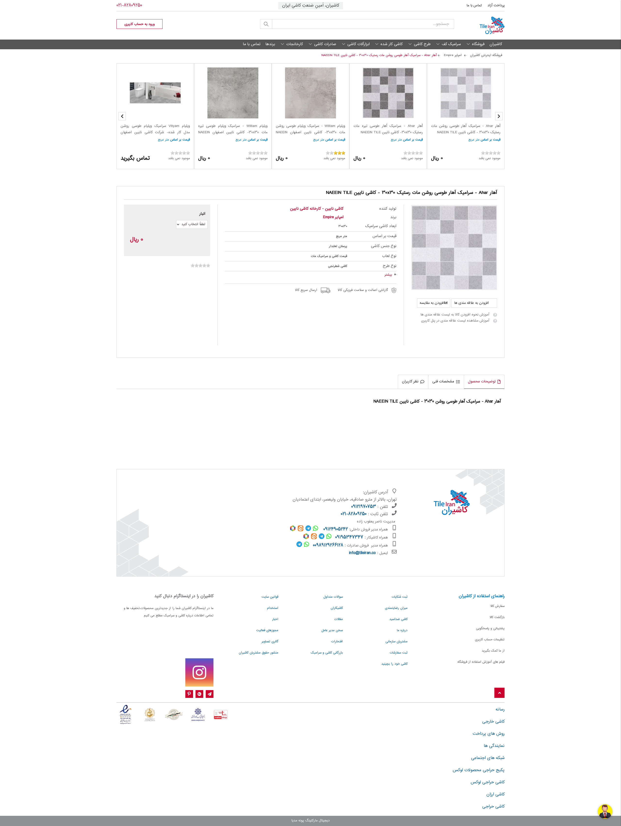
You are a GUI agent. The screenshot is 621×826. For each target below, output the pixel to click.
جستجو (266, 24)
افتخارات (337, 641)
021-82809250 (129, 5)
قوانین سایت (269, 597)
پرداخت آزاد (496, 5)
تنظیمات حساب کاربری (490, 639)
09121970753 (363, 507)
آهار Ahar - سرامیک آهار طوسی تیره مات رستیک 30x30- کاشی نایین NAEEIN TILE (388, 129)
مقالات (339, 619)
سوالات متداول (333, 597)
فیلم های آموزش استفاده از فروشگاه (481, 662)
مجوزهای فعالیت (267, 630)
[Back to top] (499, 693)
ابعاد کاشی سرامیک (380, 226)
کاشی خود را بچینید (394, 664)
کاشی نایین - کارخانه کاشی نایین (316, 209)
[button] (122, 116)
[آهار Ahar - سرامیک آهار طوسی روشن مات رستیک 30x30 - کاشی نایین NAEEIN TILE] (454, 247)
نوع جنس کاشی (383, 246)
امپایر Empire (333, 217)
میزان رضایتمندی (396, 608)
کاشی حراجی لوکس (488, 782)
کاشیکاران (337, 608)
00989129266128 (328, 545)
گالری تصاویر (269, 641)
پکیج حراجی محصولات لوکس (479, 770)
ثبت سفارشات (399, 652)
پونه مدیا (297, 821)
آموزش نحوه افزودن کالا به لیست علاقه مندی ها (454, 315)
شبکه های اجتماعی (488, 758)
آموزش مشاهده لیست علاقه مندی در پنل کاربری (455, 321)
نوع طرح (389, 266)
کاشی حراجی (493, 806)
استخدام (272, 608)
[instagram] (199, 672)
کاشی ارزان (495, 794)
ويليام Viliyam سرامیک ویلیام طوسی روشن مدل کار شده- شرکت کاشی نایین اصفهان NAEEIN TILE (155, 132)
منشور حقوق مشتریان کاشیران (258, 652)
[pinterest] (189, 694)
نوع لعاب (389, 256)
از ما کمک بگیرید (493, 650)
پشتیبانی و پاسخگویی (490, 628)
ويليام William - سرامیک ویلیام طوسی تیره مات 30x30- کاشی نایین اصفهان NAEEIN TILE (233, 132)
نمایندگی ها (494, 746)
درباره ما (402, 630)
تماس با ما (474, 5)
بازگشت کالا (497, 617)
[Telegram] (209, 694)
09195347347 (349, 537)
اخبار (275, 619)
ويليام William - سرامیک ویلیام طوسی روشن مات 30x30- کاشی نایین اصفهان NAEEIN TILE (310, 132)
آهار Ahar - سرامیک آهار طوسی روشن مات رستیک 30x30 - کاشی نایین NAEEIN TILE (465, 129)
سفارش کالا (497, 606)
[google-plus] (199, 694)
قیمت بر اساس (490, 139)
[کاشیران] (479, 25)
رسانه (500, 709)
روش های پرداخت (489, 733)
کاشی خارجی (493, 721)
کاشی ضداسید (398, 619)
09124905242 (335, 529)
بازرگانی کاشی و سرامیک (327, 652)
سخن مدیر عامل (332, 630)
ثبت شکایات (400, 597)
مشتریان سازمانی (396, 641)
